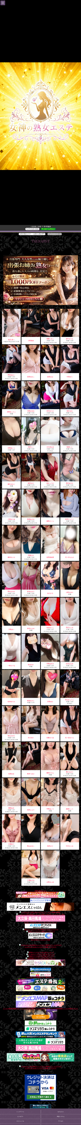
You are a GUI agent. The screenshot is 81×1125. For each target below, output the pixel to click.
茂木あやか (69, 483)
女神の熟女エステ (40, 891)
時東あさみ (30, 519)
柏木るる (70, 411)
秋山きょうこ (69, 700)
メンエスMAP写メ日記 (42, 1008)
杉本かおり (30, 591)
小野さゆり (69, 592)
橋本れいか (11, 557)
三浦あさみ (30, 880)
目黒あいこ (11, 448)
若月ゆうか (50, 411)
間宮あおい (11, 375)
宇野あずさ (50, 663)
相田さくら (50, 521)
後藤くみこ (50, 339)
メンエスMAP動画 (57, 1008)
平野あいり (50, 809)
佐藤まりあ (50, 737)
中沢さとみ (69, 846)
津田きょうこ (11, 412)
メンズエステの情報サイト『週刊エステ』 (40, 977)
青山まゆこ (30, 846)
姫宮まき (31, 483)
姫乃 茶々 (11, 339)
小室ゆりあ (11, 519)
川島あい (11, 629)
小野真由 (31, 340)
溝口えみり (69, 772)
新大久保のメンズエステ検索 (40, 940)
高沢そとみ (69, 627)
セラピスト (61, 1111)
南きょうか (50, 483)
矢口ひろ (50, 593)
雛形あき (11, 808)
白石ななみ (69, 663)
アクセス (60, 1121)
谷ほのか (31, 664)
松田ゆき (11, 774)
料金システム (61, 1116)
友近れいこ (50, 627)
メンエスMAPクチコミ (70, 1008)
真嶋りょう (69, 809)
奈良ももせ (30, 628)
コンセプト (20, 1116)
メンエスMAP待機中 (28, 1008)
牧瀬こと (70, 447)
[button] (2, 3)
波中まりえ (69, 339)
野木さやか (11, 591)
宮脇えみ (31, 555)
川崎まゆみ (30, 411)
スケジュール (20, 1121)
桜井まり (50, 846)
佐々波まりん (69, 737)
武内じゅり (30, 810)
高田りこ (31, 447)
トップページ (20, 1111)
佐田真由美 (50, 557)
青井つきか (30, 774)
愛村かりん (50, 773)
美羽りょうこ (69, 519)
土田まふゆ (50, 882)
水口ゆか (31, 737)
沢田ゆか (50, 701)
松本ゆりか (11, 701)
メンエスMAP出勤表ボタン (12, 1008)
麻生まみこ (11, 484)
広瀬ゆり (11, 844)
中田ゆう (70, 377)
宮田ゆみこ (30, 377)
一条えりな (11, 665)
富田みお (50, 377)
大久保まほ (50, 447)
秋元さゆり (11, 736)
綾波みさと (30, 700)
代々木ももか (69, 557)
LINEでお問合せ (49, 229)
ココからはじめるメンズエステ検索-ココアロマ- (40, 947)
